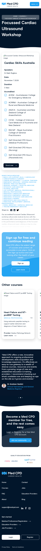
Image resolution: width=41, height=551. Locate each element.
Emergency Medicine (11, 182)
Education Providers (29, 494)
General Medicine (29, 182)
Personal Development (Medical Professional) (16, 202)
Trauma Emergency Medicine (15, 207)
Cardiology (30, 177)
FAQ (3, 494)
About (4, 499)
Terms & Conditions (18, 547)
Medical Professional (12, 192)
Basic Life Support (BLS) (13, 177)
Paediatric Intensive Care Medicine (17, 197)
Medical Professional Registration (14, 521)
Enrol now (9, 165)
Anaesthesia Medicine (10, 175)
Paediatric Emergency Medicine (16, 195)
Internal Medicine (10, 189)
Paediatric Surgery (11, 198)
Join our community (19, 440)
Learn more (20, 270)
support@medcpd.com (10, 507)
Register (17, 432)
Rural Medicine (9, 205)
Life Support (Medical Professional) (18, 190)
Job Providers (7, 528)
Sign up (21, 263)
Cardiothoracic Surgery (13, 179)
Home (4, 482)
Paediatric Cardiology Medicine (16, 193)
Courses (5, 488)
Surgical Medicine (25, 205)
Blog (23, 499)
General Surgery (10, 185)
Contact (25, 482)
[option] (11, 461)
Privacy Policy (6, 547)
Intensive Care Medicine (13, 187)
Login (9, 432)
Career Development (12, 180)
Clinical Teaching (29, 180)
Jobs (23, 488)
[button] (18, 397)
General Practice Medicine (14, 184)
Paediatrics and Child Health (15, 200)
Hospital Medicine (26, 185)
